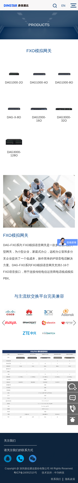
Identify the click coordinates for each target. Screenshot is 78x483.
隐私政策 (70, 479)
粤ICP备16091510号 (25, 472)
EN (63, 5)
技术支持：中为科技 (53, 472)
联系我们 (56, 479)
